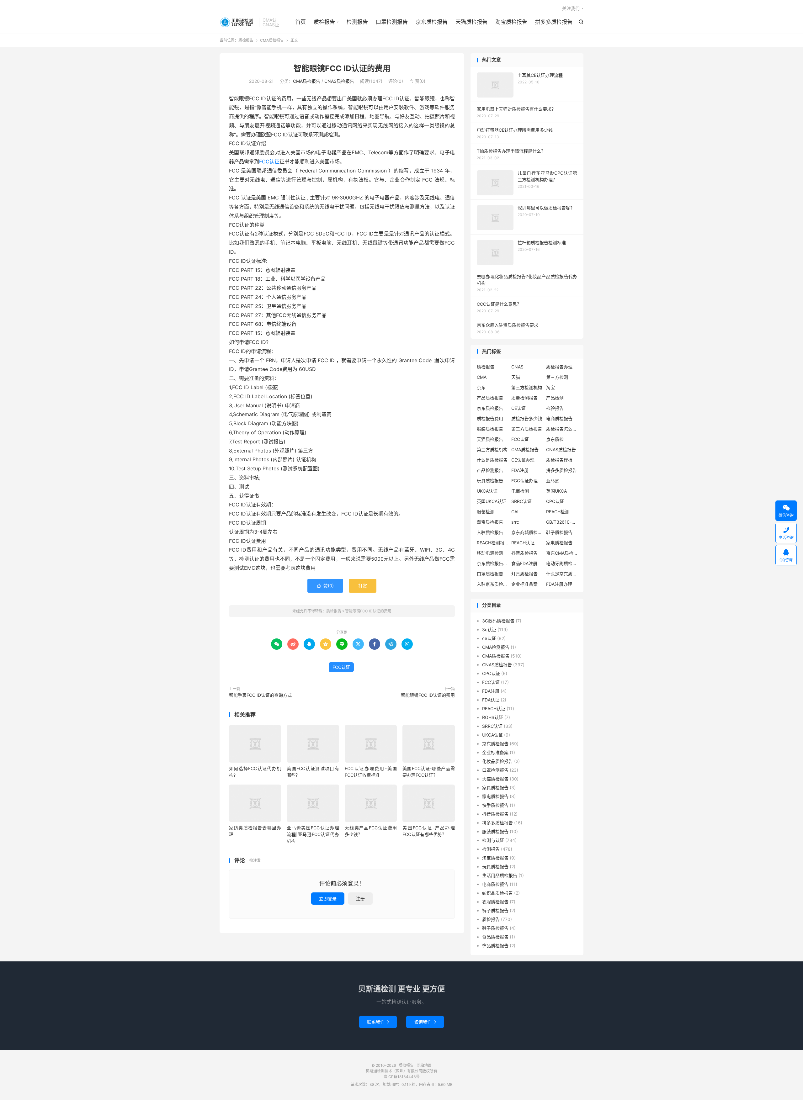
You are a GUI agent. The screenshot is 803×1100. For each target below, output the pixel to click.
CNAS (517, 366)
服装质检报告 (490, 428)
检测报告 (357, 22)
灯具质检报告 (524, 573)
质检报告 (238, 22)
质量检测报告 (524, 397)
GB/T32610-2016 (561, 522)
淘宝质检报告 (511, 22)
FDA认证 (490, 699)
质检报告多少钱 (526, 418)
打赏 (362, 585)
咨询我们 (425, 1021)
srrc (515, 522)
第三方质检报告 (526, 428)
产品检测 (555, 397)
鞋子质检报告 (559, 532)
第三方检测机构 (526, 387)
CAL (515, 511)
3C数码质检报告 (498, 620)
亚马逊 (552, 480)
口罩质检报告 (490, 573)
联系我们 (378, 1021)
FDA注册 (520, 470)
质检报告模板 (559, 460)
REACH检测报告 (492, 542)
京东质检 (555, 439)
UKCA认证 (487, 491)
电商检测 (520, 491)
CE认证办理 (522, 460)
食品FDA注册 (524, 563)
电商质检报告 (559, 418)
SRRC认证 (521, 501)
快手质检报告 (495, 805)
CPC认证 (555, 501)
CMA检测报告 (495, 647)
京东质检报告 (432, 22)
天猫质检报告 (471, 22)
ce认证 (489, 638)
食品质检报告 (495, 936)
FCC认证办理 (524, 480)
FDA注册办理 (559, 584)
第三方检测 (557, 377)
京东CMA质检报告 (561, 553)
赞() (417, 81)
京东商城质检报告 (527, 532)
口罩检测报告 (392, 22)
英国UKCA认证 (491, 501)
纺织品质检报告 (497, 893)
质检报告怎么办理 (561, 428)
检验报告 (555, 408)
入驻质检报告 (490, 532)
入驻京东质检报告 (492, 584)
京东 (481, 387)
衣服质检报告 (495, 901)
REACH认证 (522, 542)
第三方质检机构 (492, 449)
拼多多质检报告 (553, 22)
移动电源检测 (490, 553)
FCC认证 (269, 161)
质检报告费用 (490, 418)
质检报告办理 (559, 366)
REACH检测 (557, 511)
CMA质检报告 (272, 40)
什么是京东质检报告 (561, 573)
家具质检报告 (495, 787)
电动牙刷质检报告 (561, 563)
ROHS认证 (492, 717)
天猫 (515, 377)
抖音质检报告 (524, 553)
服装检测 (485, 511)
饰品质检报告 (495, 945)
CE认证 (518, 408)
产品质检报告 (490, 397)
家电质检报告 (559, 542)
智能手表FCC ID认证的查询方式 (260, 695)
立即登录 (328, 898)
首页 (300, 22)
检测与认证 (493, 840)
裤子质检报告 (495, 910)
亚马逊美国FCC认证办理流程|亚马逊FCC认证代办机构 (313, 834)
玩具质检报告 (490, 480)
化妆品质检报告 (497, 761)
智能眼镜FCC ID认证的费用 (342, 68)
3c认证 (489, 629)
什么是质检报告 (492, 460)
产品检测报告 (490, 470)
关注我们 (571, 8)
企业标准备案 (524, 584)
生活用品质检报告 (499, 875)
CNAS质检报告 (339, 81)
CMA (482, 377)
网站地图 (424, 1065)
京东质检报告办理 (492, 563)
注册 (360, 898)
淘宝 (550, 387)
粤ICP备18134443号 (402, 1076)
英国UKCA (556, 491)
